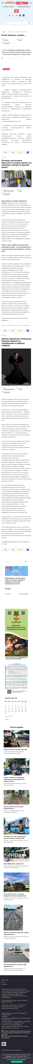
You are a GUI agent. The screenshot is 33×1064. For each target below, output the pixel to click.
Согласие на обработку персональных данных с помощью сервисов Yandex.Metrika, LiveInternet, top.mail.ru (16, 1032)
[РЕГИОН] (16, 575)
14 (18, 707)
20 (16, 709)
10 (5, 707)
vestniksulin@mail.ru (24, 6)
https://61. (4, 121)
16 (25, 707)
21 (18, 709)
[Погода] (7, 593)
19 (12, 709)
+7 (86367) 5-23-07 (8, 6)
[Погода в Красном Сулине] (16, 592)
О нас (3, 982)
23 (25, 709)
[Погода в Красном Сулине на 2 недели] (23, 593)
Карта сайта (5, 980)
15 (22, 707)
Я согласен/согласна (17, 1061)
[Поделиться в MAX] (28, 152)
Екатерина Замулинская (9, 325)
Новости (6, 69)
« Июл (7, 719)
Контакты (4, 984)
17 (5, 709)
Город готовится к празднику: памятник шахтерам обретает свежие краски (14, 779)
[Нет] (31, 1058)
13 (15, 707)
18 (9, 709)
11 (8, 707)
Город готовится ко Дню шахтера (15, 749)
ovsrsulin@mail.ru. (7, 129)
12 (12, 707)
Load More (16, 556)
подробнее (9, 1056)
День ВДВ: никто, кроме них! (14, 863)
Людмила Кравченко (24, 325)
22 (22, 709)
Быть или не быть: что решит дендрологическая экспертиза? (15, 895)
